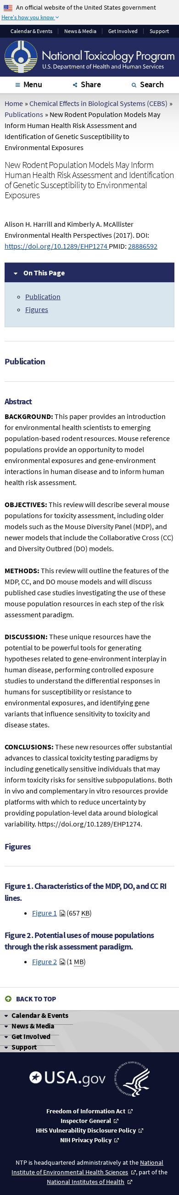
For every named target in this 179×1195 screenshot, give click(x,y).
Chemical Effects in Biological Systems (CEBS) (98, 103)
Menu (32, 84)
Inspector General (86, 1121)
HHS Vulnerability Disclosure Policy (86, 1130)
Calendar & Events (39, 1015)
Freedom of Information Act (85, 1111)
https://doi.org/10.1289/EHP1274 (57, 246)
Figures (36, 309)
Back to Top (36, 998)
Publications (24, 114)
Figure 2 (44, 961)
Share (91, 84)
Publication (43, 296)
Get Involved (123, 31)
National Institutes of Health (85, 1182)
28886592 (142, 246)
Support (159, 31)
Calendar (31, 31)
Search (152, 84)
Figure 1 (44, 912)
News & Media (80, 31)
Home (14, 103)
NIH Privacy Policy (86, 1140)
